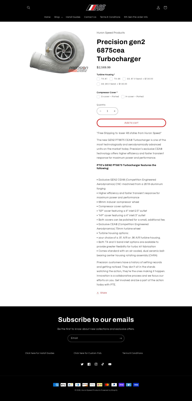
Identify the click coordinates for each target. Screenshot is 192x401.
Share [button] (103, 293)
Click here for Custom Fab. (88, 353)
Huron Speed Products (90, 390)
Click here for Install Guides (39, 353)
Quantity (101, 105)
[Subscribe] (120, 338)
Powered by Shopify (109, 390)
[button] (28, 7)
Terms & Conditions (132, 353)
